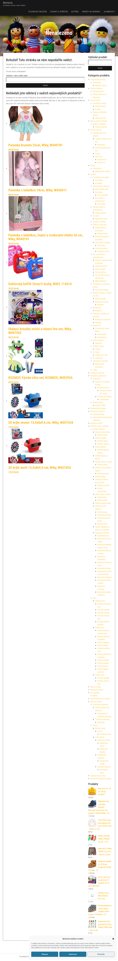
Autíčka (75, 12)
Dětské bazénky (101, 127)
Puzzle (97, 154)
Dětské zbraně (100, 213)
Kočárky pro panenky (103, 319)
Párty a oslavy (95, 687)
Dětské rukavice (103, 444)
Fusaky (97, 109)
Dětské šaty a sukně (102, 494)
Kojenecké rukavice (104, 577)
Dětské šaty (101, 497)
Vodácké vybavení (104, 767)
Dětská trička (102, 435)
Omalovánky (101, 334)
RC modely (101, 204)
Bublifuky (98, 310)
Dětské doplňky (100, 438)
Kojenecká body (103, 536)
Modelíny (100, 305)
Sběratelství (97, 168)
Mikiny (95, 696)
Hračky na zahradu (91, 12)
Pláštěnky (101, 722)
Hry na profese (100, 272)
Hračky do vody (103, 251)
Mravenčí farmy (101, 85)
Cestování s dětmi (99, 103)
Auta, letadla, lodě (101, 189)
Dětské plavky (100, 476)
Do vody (96, 216)
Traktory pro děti (101, 355)
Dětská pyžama (103, 473)
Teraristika (97, 82)
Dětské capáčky (103, 642)
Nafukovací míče (101, 219)
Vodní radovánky (101, 248)
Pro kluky (96, 352)
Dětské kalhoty (98, 91)
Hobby (92, 165)
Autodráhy (99, 192)
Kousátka (98, 183)
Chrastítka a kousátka (101, 177)
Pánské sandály (103, 678)
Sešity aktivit (102, 337)
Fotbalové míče (105, 734)
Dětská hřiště (102, 234)
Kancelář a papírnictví (98, 376)
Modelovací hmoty (102, 302)
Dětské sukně (102, 500)
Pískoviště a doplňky (102, 242)
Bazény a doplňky (99, 124)
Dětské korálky (100, 299)
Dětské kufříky (100, 405)
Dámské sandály (103, 610)
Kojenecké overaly (104, 568)
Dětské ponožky (103, 485)
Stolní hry (98, 156)
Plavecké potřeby (96, 690)
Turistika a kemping (102, 719)
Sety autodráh (102, 195)
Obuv (94, 598)
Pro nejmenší (98, 358)
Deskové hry (101, 159)
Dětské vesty (102, 524)
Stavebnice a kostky (100, 361)
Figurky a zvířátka (59, 12)
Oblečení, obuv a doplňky (99, 426)
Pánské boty (99, 675)
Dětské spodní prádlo (103, 503)
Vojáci (95, 370)
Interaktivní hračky (102, 290)
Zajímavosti (109, 12)
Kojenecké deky (98, 414)
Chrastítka (99, 180)
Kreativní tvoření (103, 388)
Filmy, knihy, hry (96, 130)
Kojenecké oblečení (38, 12)
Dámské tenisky (103, 613)
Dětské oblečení (96, 88)
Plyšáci (97, 349)
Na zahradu (97, 308)
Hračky (93, 174)
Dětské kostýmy (101, 266)
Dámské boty (100, 601)
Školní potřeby (98, 402)
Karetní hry (101, 162)
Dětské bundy (102, 512)
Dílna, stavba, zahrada (98, 121)
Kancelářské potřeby (98, 408)
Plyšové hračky (98, 346)
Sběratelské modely (102, 171)
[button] (113, 939)
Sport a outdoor (96, 702)
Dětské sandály (103, 660)
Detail (16, 149)
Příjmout (45, 954)
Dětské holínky (102, 645)
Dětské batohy (100, 106)
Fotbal (99, 731)
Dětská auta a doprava (101, 186)
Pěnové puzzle (100, 118)
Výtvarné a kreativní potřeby (100, 779)
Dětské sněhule (103, 663)
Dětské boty (99, 628)
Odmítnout (73, 954)
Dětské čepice (102, 441)
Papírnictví (96, 325)
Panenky (98, 322)
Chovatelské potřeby (98, 79)
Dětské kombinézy (104, 515)
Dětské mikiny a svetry (103, 462)
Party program (98, 340)
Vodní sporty (99, 737)
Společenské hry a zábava (100, 699)
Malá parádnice (100, 281)
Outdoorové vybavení (100, 704)
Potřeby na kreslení (104, 396)
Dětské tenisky (102, 666)
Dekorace (98, 343)
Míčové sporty (100, 728)
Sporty (95, 725)
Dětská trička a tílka (102, 432)
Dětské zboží (95, 100)
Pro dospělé (94, 693)
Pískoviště (101, 245)
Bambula (8, 2)
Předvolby (101, 954)
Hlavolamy (101, 145)
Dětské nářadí (100, 269)
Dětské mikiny (102, 465)
